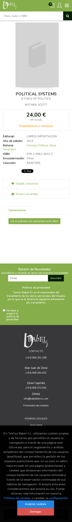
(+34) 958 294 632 (36, 373)
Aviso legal (36, 425)
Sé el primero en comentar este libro (34, 221)
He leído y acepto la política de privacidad (12, 315)
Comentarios (17, 210)
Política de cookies (17, 498)
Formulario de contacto (36, 405)
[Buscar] (67, 15)
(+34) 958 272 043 (36, 388)
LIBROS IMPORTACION (42, 136)
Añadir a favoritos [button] (27, 184)
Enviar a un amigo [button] (26, 194)
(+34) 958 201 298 (36, 357)
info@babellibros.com (36, 398)
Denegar (35, 512)
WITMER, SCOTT (36, 105)
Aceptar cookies (35, 504)
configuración (58, 498)
